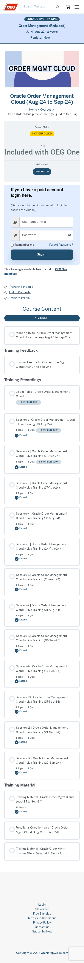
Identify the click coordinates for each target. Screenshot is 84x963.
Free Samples (42, 914)
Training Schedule (21, 287)
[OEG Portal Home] (10, 7)
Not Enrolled (42, 134)
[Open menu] (77, 7)
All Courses (42, 909)
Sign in (42, 254)
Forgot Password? (61, 245)
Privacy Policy (42, 923)
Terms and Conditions (42, 918)
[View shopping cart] (68, 7)
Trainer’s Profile (19, 298)
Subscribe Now (42, 932)
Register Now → (42, 37)
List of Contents (20, 292)
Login (42, 905)
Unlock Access (42, 171)
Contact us (42, 927)
